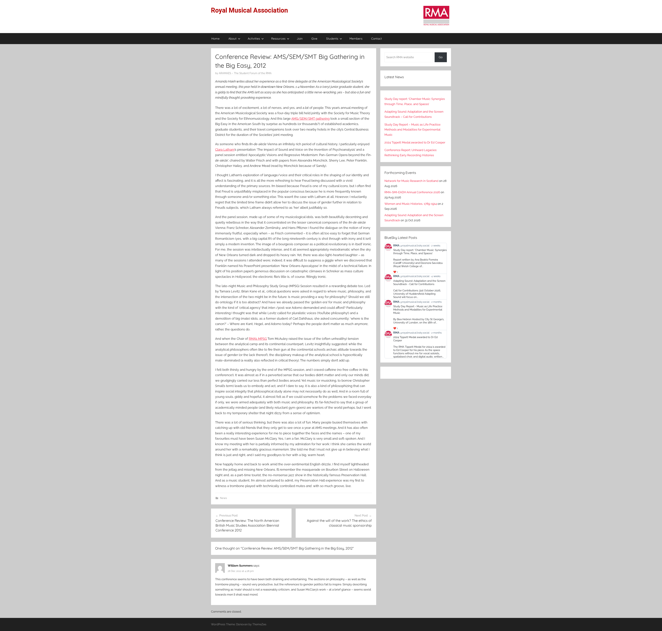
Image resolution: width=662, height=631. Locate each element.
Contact (376, 38)
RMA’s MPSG (258, 338)
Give (314, 38)
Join (300, 38)
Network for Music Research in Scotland (411, 181)
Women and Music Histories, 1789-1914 (410, 203)
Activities (254, 38)
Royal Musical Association (249, 10)
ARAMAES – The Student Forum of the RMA (245, 73)
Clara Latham (224, 149)
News (223, 498)
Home (215, 38)
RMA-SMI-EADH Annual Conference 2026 (412, 192)
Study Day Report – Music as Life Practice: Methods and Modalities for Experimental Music (412, 130)
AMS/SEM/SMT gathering (310, 118)
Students (332, 38)
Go (441, 57)
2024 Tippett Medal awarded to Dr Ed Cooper (414, 142)
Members (355, 38)
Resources (278, 38)
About (232, 38)
